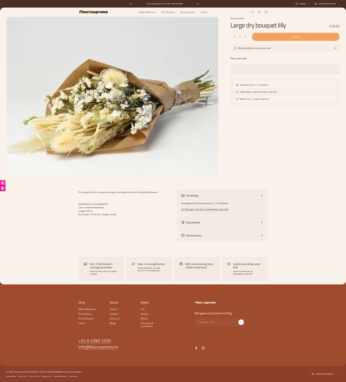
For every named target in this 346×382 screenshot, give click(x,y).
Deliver (144, 314)
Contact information (60, 376)
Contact (114, 314)
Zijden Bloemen (87, 309)
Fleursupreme (237, 18)
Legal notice (73, 376)
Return (144, 318)
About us (115, 318)
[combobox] (303, 4)
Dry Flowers (85, 314)
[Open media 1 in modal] (112, 96)
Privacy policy (22, 376)
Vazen (81, 323)
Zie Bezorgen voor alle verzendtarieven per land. (205, 209)
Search (113, 309)
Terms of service (34, 376)
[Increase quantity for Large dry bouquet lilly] (246, 37)
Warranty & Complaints (147, 325)
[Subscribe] (241, 322)
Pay (143, 309)
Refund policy (11, 376)
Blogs (113, 323)
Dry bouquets (85, 318)
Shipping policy (46, 376)
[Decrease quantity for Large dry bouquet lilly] (234, 37)
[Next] (198, 4)
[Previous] (131, 4)
